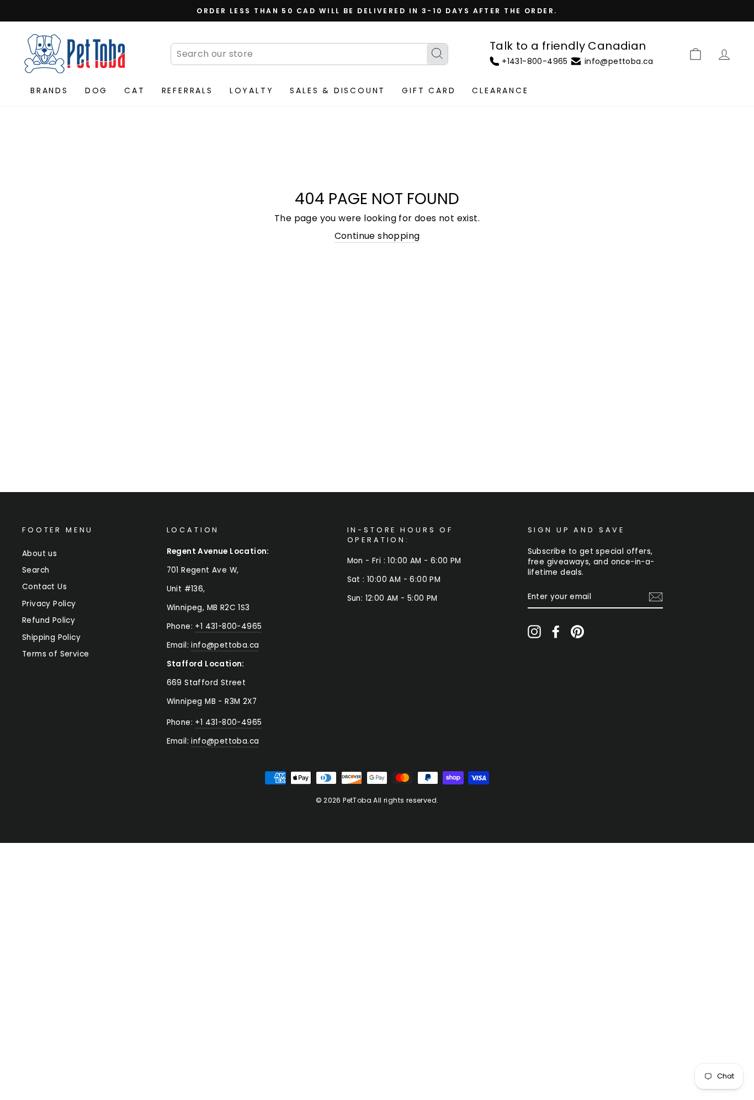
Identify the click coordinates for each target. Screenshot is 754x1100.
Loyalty (252, 90)
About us (39, 553)
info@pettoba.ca (225, 645)
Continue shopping (377, 236)
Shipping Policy (51, 637)
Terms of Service (55, 654)
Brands (49, 90)
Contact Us (44, 586)
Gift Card (428, 90)
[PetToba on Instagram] (534, 631)
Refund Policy (48, 620)
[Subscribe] (656, 597)
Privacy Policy (49, 604)
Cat (134, 90)
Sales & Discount (337, 90)
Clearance (500, 90)
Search (35, 570)
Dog (96, 90)
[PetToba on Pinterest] (577, 631)
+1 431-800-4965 (228, 626)
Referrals (187, 90)
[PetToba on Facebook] (555, 631)
